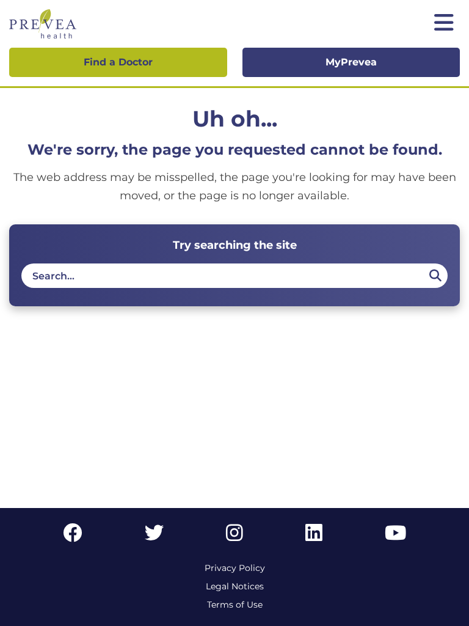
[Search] (435, 275)
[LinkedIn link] (313, 536)
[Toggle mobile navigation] (444, 24)
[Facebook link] (72, 536)
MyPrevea (351, 62)
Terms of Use (235, 604)
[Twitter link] (154, 536)
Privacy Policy (235, 567)
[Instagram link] (234, 536)
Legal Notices (235, 586)
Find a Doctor (118, 62)
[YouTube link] (395, 536)
